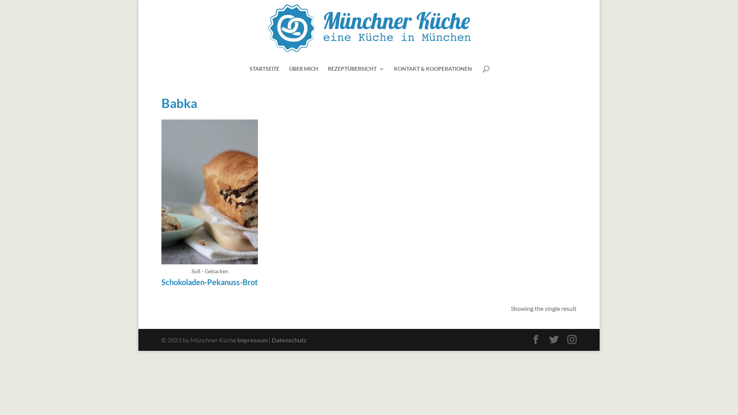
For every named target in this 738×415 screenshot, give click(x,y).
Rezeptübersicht (352, 69)
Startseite (264, 69)
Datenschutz (289, 340)
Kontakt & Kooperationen (433, 69)
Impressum (252, 340)
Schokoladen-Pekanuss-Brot (209, 282)
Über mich (303, 69)
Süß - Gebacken (209, 271)
